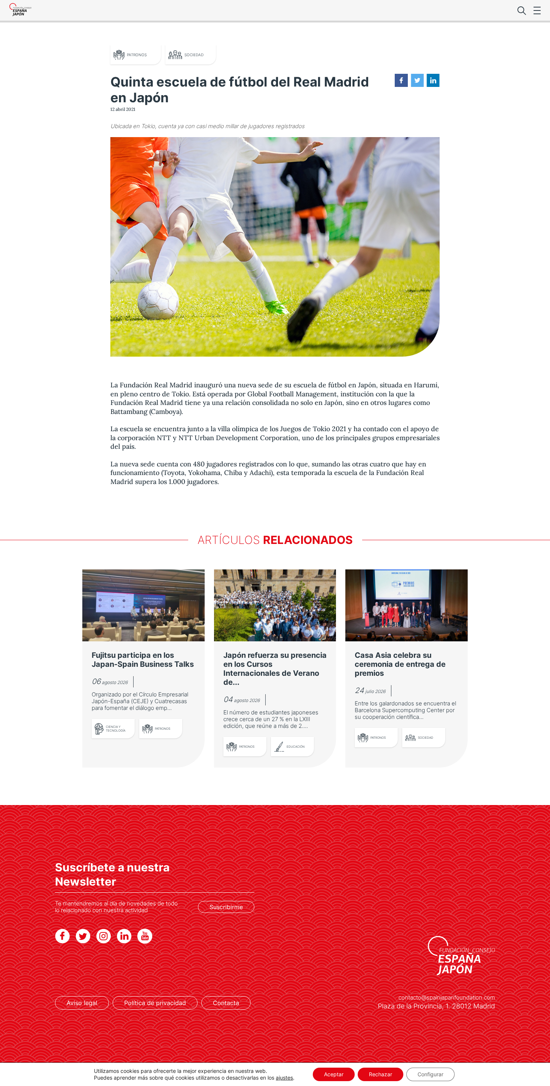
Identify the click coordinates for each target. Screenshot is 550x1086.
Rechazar (380, 1074)
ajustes (284, 1077)
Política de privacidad (155, 1003)
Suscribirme (226, 907)
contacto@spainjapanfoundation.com (446, 997)
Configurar (430, 1074)
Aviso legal (82, 1003)
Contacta (226, 1003)
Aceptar (333, 1074)
